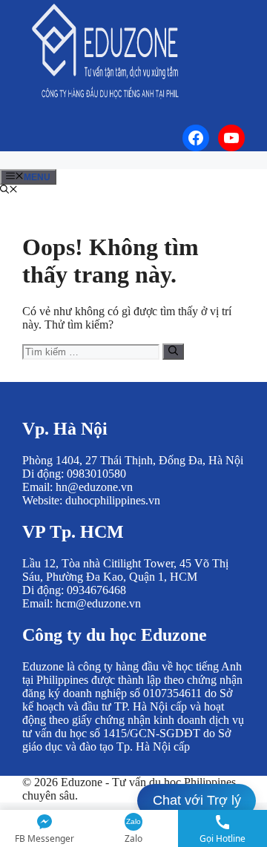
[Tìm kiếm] (173, 351)
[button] (9, 190)
